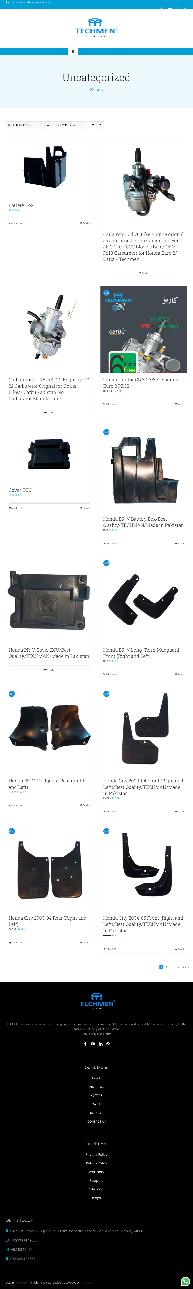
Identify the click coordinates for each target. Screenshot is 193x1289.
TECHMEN (21, 1282)
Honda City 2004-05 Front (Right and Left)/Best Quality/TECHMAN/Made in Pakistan (143, 924)
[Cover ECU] (49, 454)
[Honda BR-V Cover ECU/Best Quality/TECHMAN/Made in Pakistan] (49, 599)
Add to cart (17, 223)
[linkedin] (101, 1044)
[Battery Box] (49, 169)
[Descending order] (48, 125)
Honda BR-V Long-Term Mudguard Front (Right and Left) (141, 653)
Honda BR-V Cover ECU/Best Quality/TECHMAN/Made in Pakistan (49, 653)
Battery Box (21, 205)
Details (86, 223)
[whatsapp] (108, 1044)
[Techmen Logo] (96, 18)
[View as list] (100, 125)
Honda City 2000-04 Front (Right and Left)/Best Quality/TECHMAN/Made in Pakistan (143, 786)
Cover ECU (20, 490)
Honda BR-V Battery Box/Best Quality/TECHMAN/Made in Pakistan (143, 522)
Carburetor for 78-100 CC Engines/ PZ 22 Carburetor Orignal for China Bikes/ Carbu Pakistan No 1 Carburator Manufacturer (49, 388)
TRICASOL (86, 1282)
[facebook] (85, 1044)
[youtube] (93, 1044)
